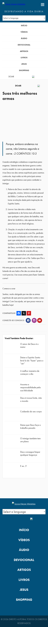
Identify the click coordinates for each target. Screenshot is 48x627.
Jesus (24, 64)
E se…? (23, 466)
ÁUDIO (24, 38)
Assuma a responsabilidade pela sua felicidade (30, 387)
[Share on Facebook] (18, 313)
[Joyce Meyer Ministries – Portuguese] (14, 4)
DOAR (11, 76)
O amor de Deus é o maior (29, 345)
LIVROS (24, 57)
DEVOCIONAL (24, 45)
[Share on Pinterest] (29, 313)
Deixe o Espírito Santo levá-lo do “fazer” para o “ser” (31, 360)
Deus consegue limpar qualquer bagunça (30, 453)
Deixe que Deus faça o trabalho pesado (30, 426)
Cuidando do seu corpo (31, 411)
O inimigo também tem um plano (30, 440)
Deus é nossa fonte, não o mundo (31, 399)
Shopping (24, 70)
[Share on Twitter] (24, 313)
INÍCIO (24, 25)
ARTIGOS (24, 51)
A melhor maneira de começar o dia (29, 372)
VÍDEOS (24, 32)
